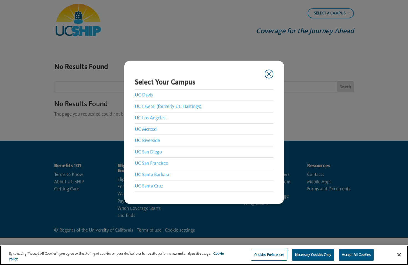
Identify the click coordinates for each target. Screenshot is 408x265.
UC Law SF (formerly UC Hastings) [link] (168, 106)
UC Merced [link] (146, 129)
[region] (204, 255)
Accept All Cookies (356, 255)
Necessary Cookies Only (313, 255)
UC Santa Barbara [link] (152, 174)
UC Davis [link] (144, 95)
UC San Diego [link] (148, 151)
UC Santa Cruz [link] (149, 185)
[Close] (399, 255)
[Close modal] (268, 74)
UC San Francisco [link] (151, 163)
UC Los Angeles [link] (150, 117)
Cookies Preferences (269, 255)
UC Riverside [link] (147, 140)
